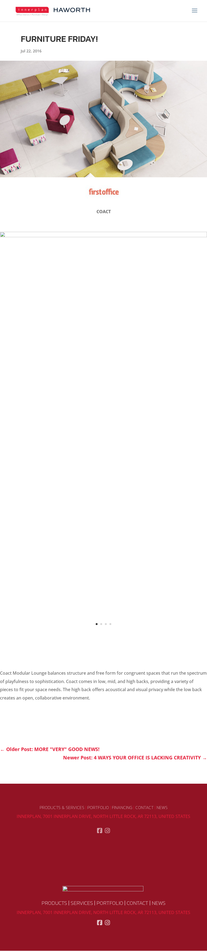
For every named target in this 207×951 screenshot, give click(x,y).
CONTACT (144, 807)
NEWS (162, 807)
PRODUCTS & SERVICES (62, 807)
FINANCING (122, 807)
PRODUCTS (54, 903)
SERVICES (82, 903)
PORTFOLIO (98, 807)
